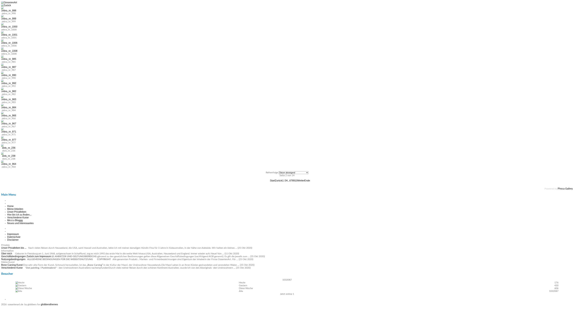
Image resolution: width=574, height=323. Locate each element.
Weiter (300, 180)
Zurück (278, 180)
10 (296, 180)
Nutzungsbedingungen (13, 259)
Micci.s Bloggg (15, 220)
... (288, 180)
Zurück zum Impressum (38, 256)
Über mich (7, 253)
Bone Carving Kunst (12, 265)
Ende (307, 180)
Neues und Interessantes (20, 223)
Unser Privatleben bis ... (14, 248)
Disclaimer (13, 240)
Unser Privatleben (16, 212)
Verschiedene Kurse (18, 217)
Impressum (13, 234)
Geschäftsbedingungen (13, 256)
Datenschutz (13, 237)
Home (10, 206)
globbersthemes (49, 304)
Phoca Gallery (565, 188)
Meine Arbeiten (15, 209)
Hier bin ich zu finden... (19, 214)
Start (272, 180)
